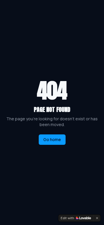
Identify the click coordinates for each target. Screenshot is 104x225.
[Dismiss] (97, 218)
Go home (52, 139)
